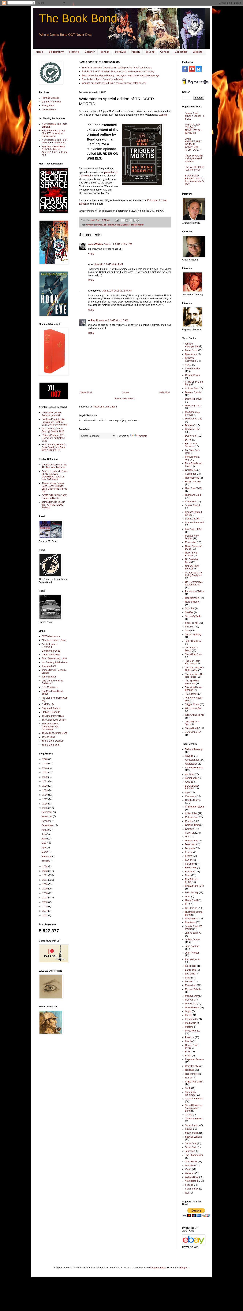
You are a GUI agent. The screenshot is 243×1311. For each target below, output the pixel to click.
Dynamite (190, 848)
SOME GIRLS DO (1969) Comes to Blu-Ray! (54, 496)
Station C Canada (51, 712)
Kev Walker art (192, 959)
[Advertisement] (50, 1098)
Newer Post (86, 392)
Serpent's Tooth (193, 616)
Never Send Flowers (191, 554)
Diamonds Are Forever (192, 413)
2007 (45, 897)
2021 (45, 781)
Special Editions (122, 225)
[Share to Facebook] (134, 220)
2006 (45, 902)
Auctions (189, 774)
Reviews (189, 1070)
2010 (45, 884)
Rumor (188, 1077)
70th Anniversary (193, 749)
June (44, 838)
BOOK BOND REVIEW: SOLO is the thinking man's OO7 (194, 179)
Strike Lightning (193, 634)
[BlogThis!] (127, 220)
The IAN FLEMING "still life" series (194, 168)
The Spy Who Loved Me (192, 682)
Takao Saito (191, 1147)
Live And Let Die (193, 529)
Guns (188, 896)
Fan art (188, 860)
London (189, 981)
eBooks (189, 1185)
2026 (45, 759)
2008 (45, 893)
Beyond (150, 51)
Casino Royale (192, 375)
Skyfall (188, 1129)
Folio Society (191, 892)
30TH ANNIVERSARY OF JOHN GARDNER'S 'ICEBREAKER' (193, 144)
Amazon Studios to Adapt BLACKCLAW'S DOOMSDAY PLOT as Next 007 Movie (55, 475)
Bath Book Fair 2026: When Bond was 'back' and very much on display (118, 71)
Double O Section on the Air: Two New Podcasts (54, 466)
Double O (190, 425)
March (45, 852)
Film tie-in (190, 871)
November (47, 816)
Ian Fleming (108, 225)
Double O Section (51, 654)
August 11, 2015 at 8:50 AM (118, 244)
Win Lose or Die (193, 708)
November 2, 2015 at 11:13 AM (112, 320)
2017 (45, 799)
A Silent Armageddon (192, 345)
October (46, 821)
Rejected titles (192, 1066)
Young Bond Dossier (52, 740)
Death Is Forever (193, 399)
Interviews (190, 922)
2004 (45, 911)
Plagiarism (190, 1023)
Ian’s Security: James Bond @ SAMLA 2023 (53, 430)
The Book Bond (78, 18)
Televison (190, 1151)
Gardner (90, 51)
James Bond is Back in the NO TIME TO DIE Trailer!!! (53, 505)
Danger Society (193, 392)
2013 (45, 871)
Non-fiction (190, 1003)
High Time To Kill (194, 488)
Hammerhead (192, 477)
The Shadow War (194, 1155)
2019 (45, 790)
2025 (45, 763)
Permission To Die (194, 591)
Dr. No (188, 439)
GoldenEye (191, 470)
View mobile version (124, 398)
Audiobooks (191, 778)
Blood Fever (191, 350)
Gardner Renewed (51, 101)
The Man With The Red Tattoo (194, 675)
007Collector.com (51, 636)
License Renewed (194, 522)
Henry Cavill (191, 900)
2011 (45, 880)
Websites (190, 1173)
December (47, 812)
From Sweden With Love (54, 658)
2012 (45, 875)
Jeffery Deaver (192, 939)
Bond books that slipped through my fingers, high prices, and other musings (120, 75)
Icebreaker (190, 501)
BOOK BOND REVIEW (192, 787)
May (44, 843)
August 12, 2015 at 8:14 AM (109, 264)
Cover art (190, 832)
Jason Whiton (95, 244)
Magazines (190, 985)
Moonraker (190, 542)
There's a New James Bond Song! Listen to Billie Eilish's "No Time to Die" (54, 487)
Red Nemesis (192, 598)
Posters (189, 1027)
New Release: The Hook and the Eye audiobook (54, 141)
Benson (105, 51)
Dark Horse (191, 844)
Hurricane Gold (193, 495)
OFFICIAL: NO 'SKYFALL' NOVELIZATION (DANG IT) (193, 128)
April (44, 847)
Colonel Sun (191, 388)
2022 (45, 777)
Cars (187, 792)
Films (188, 875)
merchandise (192, 1188)
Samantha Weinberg (190, 1093)
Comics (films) (192, 825)
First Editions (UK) (194, 886)
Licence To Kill (192, 518)
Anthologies (191, 763)
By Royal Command (190, 359)
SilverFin (189, 626)
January (46, 861)
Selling (188, 1114)
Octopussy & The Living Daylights (194, 574)
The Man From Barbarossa (192, 662)
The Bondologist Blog (53, 716)
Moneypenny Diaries (192, 537)
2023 (45, 772)
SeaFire (189, 612)
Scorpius (189, 608)
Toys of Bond (48, 737)
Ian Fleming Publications (54, 662)
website (163, 114)
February (46, 856)
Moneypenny (192, 996)
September (48, 825)
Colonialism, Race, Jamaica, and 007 (51, 414)
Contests (189, 829)
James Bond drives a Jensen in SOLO (194, 116)
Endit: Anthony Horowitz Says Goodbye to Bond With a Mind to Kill (54, 447)
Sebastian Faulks (194, 1098)
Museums (190, 999)
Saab (188, 1088)
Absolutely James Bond (54, 640)
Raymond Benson (51, 708)
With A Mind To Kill (194, 715)
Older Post (164, 392)
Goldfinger (190, 473)
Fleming (74, 51)
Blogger (184, 1267)
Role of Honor (192, 601)
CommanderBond (51, 651)
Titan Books (191, 1161)
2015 (45, 808)
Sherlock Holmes (194, 1118)
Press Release (192, 1030)
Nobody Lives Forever (192, 567)
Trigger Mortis (137, 225)
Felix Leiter (190, 867)
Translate (142, 436)
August (45, 829)
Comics (164, 51)
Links (188, 977)
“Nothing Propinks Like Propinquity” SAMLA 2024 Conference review (54, 422)
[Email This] (123, 220)
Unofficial (190, 1165)
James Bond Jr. (193, 505)
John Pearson (192, 952)
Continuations (49, 109)
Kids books (190, 966)
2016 (45, 803)
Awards (189, 782)
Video (188, 1169)
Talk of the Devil (193, 641)
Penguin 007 (191, 1019)
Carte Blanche (192, 368)
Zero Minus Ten (193, 732)
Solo (187, 630)
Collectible (181, 51)
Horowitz (120, 51)
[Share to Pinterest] (137, 220)
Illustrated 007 (49, 666)
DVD (187, 836)
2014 (45, 866)
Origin (188, 1011)
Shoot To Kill (191, 623)
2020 (45, 786)
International (191, 918)
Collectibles (191, 813)
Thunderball (191, 694)
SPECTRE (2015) (194, 1081)
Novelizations (192, 1007)
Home (39, 51)
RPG (187, 1051)
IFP (187, 904)
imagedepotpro (158, 1267)
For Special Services (191, 445)
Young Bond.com (50, 744)
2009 (45, 888)
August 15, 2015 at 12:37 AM (117, 290)
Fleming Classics (50, 98)
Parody (189, 1015)
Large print (190, 970)
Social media (192, 1133)
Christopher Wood (194, 806)
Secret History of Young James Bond (193, 1108)
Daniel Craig (191, 840)
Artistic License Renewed (49, 645)
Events (188, 856)
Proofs (188, 1041)
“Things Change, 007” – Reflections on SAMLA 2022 (54, 438)
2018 (45, 794)
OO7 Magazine (49, 687)
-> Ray (91, 320)
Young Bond (48, 105)
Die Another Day (193, 418)
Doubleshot (191, 435)
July (44, 834)
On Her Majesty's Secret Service (194, 583)
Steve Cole (190, 1143)
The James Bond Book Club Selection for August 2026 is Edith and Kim (55, 150)
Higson (135, 51)
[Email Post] (116, 220)
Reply (91, 253)
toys (187, 1192)
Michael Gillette (193, 989)
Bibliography (56, 51)
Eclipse (189, 852)
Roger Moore (192, 1074)
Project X (189, 1037)
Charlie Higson (193, 800)
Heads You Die (193, 481)
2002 (45, 915)
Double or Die (192, 429)
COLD (188, 364)
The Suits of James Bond (54, 733)
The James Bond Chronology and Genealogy (50, 726)
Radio (188, 1055)
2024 (45, 768)
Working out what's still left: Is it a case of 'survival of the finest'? (114, 83)
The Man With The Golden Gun (194, 669)
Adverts (189, 756)
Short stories (191, 1125)
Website (198, 51)
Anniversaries (192, 759)
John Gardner (49, 676)
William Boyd (192, 1177)
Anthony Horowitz (94, 225)
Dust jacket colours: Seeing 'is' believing (102, 79)
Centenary (190, 796)
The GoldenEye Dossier (54, 720)
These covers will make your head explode (194, 158)
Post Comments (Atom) (105, 406)
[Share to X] (130, 220)
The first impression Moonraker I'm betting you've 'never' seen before (117, 67)
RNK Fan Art (48, 704)
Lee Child (190, 973)
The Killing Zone (193, 654)
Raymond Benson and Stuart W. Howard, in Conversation (53, 133)
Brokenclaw (191, 354)
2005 (45, 906)
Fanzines (190, 863)
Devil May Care (193, 405)
